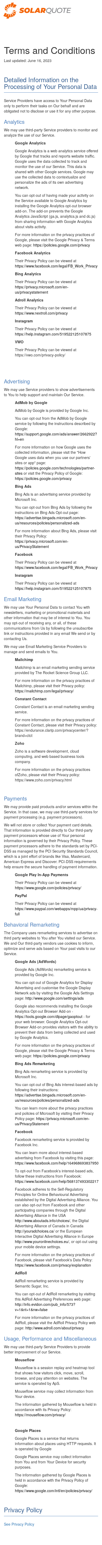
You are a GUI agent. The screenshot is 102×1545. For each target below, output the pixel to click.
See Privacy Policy (19, 1524)
